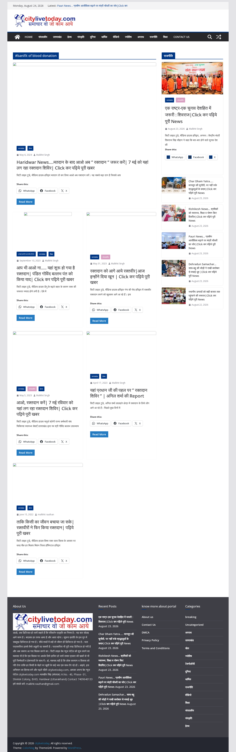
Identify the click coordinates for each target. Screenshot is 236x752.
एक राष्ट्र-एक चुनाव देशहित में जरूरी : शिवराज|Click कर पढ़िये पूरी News (191, 114)
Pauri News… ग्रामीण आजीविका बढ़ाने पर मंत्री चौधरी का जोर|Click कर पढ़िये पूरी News (203, 242)
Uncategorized (26, 254)
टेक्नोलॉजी (190, 663)
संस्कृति (80, 37)
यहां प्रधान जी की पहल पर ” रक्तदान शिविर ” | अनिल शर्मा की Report (118, 393)
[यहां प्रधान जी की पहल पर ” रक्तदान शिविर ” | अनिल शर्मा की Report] (121, 350)
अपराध (141, 37)
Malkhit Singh (43, 154)
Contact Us (181, 37)
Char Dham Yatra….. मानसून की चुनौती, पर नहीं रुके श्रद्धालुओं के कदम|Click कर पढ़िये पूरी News (203, 187)
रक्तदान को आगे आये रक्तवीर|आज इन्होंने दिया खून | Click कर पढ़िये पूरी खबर (120, 276)
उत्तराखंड (57, 37)
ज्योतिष (128, 37)
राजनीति (153, 37)
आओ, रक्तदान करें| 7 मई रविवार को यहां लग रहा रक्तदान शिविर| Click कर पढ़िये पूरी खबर (47, 408)
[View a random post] (218, 36)
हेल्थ (69, 37)
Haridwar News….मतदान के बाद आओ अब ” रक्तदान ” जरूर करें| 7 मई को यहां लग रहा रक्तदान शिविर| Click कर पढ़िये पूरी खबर (82, 165)
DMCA (145, 632)
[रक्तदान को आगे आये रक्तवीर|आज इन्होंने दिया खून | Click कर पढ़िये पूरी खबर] (121, 231)
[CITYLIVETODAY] (53, 615)
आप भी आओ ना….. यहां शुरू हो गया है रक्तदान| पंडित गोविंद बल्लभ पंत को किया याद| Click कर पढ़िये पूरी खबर (46, 273)
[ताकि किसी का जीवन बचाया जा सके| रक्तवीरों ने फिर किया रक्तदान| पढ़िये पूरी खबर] (48, 482)
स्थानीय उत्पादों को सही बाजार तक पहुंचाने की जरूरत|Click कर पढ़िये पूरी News (204, 295)
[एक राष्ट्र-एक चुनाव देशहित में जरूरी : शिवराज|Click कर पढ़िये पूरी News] (192, 78)
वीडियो (116, 37)
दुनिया (93, 37)
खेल (187, 648)
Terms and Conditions (156, 648)
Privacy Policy (150, 640)
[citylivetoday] (17, 36)
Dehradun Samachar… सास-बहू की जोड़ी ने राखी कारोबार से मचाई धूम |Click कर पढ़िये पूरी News (204, 269)
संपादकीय (43, 37)
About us (147, 617)
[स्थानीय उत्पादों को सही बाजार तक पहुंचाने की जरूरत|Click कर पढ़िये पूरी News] (174, 298)
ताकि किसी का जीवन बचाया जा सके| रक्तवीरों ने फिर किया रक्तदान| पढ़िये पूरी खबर (45, 527)
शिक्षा (165, 37)
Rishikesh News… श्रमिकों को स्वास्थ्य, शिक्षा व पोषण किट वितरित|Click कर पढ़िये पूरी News (203, 214)
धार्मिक (104, 37)
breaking (190, 617)
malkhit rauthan (46, 514)
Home (29, 37)
